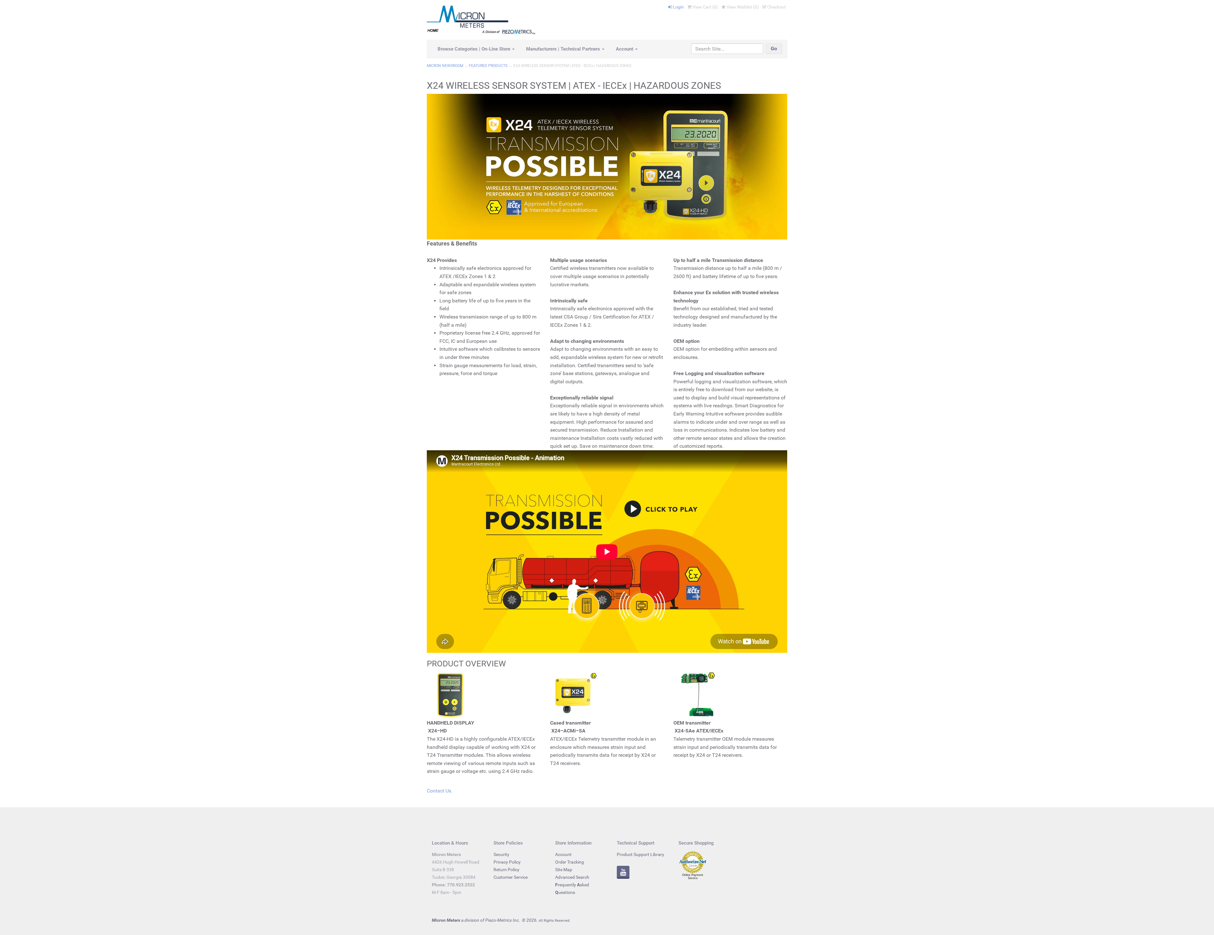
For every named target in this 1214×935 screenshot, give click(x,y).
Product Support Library (640, 854)
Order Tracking (569, 862)
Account (625, 49)
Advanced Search (572, 877)
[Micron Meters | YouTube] (623, 873)
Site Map (563, 869)
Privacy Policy (507, 862)
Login (678, 6)
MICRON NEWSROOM (445, 66)
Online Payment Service (692, 876)
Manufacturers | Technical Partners (563, 49)
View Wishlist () (742, 6)
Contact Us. (439, 791)
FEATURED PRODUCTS (488, 66)
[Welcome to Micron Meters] (481, 19)
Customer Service (511, 877)
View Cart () (704, 6)
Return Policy (506, 869)
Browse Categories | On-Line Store (475, 49)
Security (501, 854)
